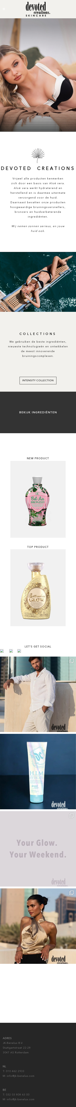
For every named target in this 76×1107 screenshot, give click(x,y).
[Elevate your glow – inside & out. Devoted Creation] (38, 694)
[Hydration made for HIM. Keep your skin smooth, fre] (38, 771)
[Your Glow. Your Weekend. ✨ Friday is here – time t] (38, 849)
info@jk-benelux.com (20, 1076)
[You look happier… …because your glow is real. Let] (38, 926)
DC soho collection (38, 380)
